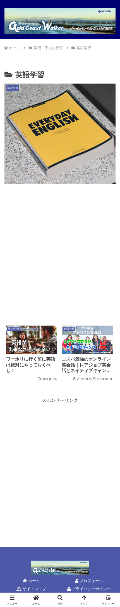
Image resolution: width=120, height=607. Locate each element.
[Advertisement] (60, 255)
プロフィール (90, 580)
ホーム (33, 580)
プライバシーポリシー (91, 589)
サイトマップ (33, 589)
